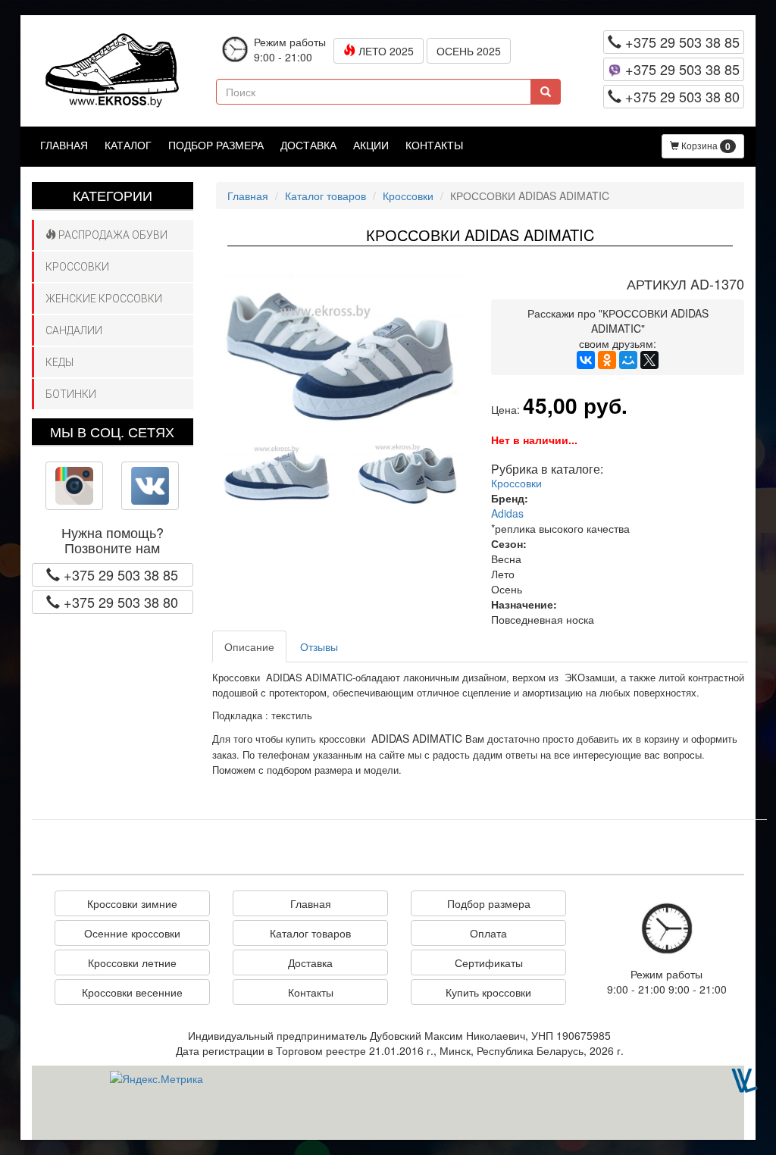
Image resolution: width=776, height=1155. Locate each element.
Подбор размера (216, 144)
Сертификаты (489, 962)
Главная (64, 144)
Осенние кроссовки (132, 933)
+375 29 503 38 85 (680, 42)
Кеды (59, 362)
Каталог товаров (325, 195)
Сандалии (73, 330)
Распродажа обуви (111, 235)
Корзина (705, 146)
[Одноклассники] (607, 360)
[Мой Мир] (628, 360)
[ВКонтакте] (586, 360)
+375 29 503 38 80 (680, 96)
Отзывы (319, 646)
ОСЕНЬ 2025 (468, 50)
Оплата (488, 933)
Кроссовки (77, 267)
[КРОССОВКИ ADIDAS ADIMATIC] (342, 349)
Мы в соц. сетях (112, 431)
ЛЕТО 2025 (384, 50)
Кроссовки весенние (132, 992)
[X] (649, 360)
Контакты (434, 144)
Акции (371, 144)
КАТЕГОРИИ (112, 195)
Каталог (128, 144)
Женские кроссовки (103, 299)
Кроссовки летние (132, 962)
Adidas (507, 513)
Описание (249, 646)
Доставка (308, 144)
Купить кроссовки (488, 992)
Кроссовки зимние (132, 903)
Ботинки (70, 394)
